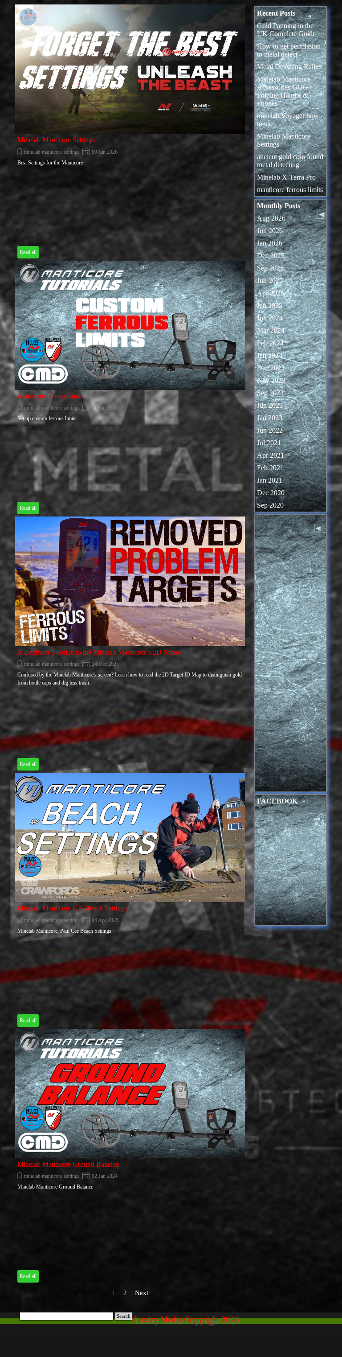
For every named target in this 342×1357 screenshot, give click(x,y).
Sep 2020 (270, 505)
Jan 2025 (269, 305)
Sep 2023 (270, 393)
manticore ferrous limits (50, 396)
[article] (130, 132)
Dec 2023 (271, 368)
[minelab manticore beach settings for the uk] (130, 837)
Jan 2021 (269, 480)
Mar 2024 (271, 330)
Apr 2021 (270, 455)
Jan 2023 (269, 418)
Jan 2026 (269, 243)
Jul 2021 (269, 443)
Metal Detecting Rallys (289, 66)
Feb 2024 (270, 343)
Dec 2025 (271, 255)
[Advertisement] (290, 655)
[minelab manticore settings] (130, 69)
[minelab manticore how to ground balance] (130, 1093)
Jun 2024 (270, 318)
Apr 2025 (270, 293)
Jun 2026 (270, 230)
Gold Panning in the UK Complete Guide (286, 29)
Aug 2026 (271, 218)
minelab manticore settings (52, 152)
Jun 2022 (270, 430)
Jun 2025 (270, 280)
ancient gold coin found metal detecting (290, 160)
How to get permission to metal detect (289, 50)
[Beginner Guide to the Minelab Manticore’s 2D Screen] (130, 581)
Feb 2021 (270, 467)
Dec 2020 (271, 492)
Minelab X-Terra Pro (286, 177)
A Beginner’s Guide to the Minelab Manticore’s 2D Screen (100, 652)
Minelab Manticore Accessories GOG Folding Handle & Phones (283, 91)
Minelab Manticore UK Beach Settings (72, 908)
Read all (28, 252)
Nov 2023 (271, 380)
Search (123, 1316)
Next (141, 1292)
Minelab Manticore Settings (56, 139)
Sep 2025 (270, 268)
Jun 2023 (270, 405)
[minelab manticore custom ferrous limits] (130, 325)
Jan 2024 (269, 355)
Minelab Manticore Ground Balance (68, 1164)
